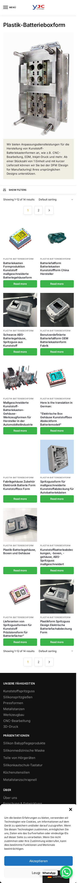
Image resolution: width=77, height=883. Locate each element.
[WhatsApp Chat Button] (66, 872)
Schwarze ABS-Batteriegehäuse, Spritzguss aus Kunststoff (14, 340)
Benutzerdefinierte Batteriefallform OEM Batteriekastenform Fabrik (54, 340)
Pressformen (13, 703)
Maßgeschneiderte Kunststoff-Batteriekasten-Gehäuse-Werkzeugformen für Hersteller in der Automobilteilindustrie (18, 413)
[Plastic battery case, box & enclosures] (20, 525)
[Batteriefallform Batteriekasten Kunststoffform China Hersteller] (57, 238)
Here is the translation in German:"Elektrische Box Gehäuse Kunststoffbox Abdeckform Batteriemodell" (56, 413)
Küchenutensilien (16, 772)
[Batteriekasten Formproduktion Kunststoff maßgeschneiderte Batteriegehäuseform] (20, 238)
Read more (20, 283)
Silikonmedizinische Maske (24, 750)
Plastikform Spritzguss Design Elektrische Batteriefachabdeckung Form (56, 627)
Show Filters (18, 189)
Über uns (10, 798)
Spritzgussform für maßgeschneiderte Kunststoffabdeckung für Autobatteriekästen (57, 487)
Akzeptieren (38, 861)
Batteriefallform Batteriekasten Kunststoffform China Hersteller (54, 268)
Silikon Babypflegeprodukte (24, 743)
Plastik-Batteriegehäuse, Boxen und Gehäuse (19, 551)
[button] (70, 809)
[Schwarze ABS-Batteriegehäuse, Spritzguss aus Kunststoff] (20, 310)
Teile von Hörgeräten (19, 758)
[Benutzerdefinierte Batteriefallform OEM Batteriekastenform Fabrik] (57, 310)
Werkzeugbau (13, 715)
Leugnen (38, 873)
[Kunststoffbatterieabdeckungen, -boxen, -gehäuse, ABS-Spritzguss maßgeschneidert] (57, 525)
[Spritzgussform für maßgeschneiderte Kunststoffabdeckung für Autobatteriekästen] (57, 457)
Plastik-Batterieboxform (18, 259)
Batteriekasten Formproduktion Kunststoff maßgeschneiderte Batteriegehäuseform (17, 270)
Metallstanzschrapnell (20, 780)
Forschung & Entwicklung (22, 803)
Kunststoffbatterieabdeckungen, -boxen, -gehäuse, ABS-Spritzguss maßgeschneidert (56, 557)
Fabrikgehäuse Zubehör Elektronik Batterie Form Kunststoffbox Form (19, 485)
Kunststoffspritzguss (19, 691)
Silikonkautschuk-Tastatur (23, 765)
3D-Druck (10, 727)
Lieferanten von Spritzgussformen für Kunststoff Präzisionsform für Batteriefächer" (17, 629)
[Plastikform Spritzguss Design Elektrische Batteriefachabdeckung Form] (57, 597)
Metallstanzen (14, 709)
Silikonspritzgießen (18, 697)
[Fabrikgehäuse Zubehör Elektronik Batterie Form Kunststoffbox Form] (20, 457)
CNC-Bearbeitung (16, 721)
